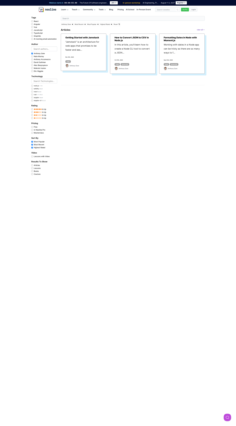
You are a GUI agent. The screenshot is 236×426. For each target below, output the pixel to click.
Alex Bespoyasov (41, 65)
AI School (130, 9)
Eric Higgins (38, 71)
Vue (35, 27)
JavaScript (38, 30)
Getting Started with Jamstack (82, 37)
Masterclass (39, 133)
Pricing (121, 9)
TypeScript (38, 33)
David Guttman (40, 62)
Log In (194, 9)
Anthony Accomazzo (42, 59)
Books (36, 171)
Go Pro (185, 9)
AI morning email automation (45, 39)
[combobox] (44, 49)
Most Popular (39, 142)
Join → (113, 3)
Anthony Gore (39, 53)
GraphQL (37, 36)
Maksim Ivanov (40, 68)
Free (35, 127)
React (36, 21)
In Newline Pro (39, 130)
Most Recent (39, 145)
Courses (37, 174)
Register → (181, 3)
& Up (44, 109)
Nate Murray (39, 56)
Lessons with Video (42, 156)
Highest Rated (39, 147)
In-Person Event (144, 9)
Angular (37, 24)
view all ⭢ (201, 30)
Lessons (37, 168)
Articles (37, 165)
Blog (111, 9)
